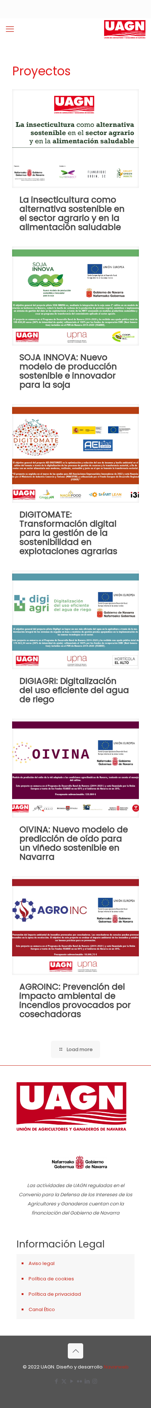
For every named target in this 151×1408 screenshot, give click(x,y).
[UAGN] (125, 29)
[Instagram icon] (94, 1381)
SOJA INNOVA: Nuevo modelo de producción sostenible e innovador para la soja (68, 371)
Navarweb (116, 1366)
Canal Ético (42, 1309)
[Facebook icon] (56, 1381)
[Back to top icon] (75, 1351)
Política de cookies (51, 1278)
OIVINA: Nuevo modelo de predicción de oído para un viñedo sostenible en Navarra (73, 843)
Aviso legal (42, 1263)
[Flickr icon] (79, 1381)
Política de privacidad (55, 1294)
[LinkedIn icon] (87, 1381)
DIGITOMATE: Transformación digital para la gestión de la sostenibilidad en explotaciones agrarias (68, 533)
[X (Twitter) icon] (64, 1381)
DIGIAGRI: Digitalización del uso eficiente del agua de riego (74, 690)
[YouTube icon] (71, 1381)
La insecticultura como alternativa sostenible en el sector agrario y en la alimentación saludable (72, 213)
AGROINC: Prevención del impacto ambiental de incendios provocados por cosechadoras (75, 1000)
